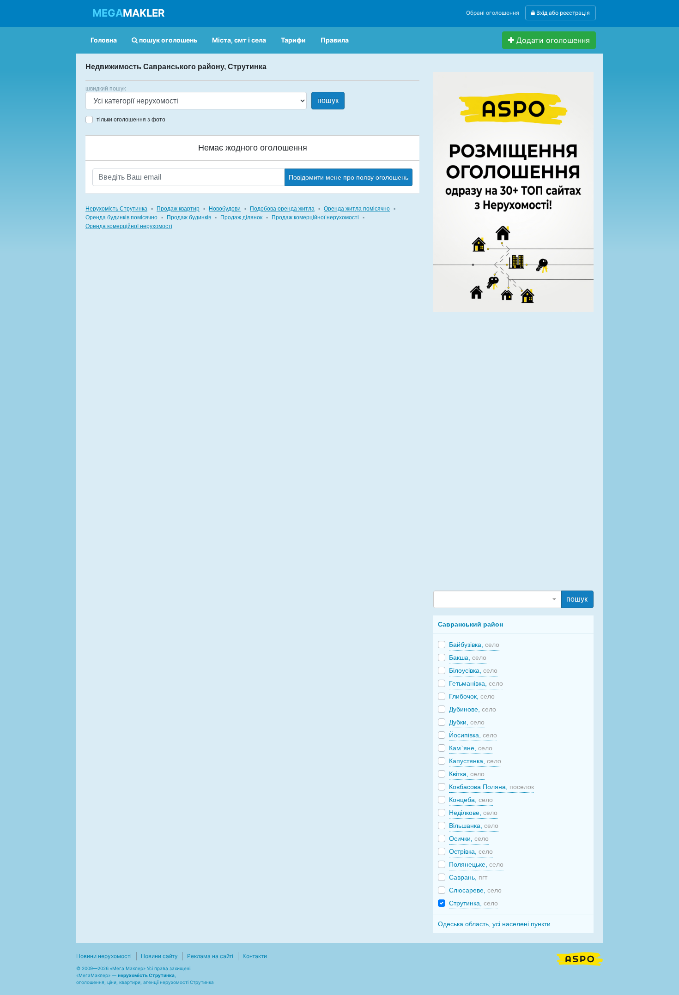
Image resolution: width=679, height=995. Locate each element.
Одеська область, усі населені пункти (494, 924)
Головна (104, 40)
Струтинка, (473, 903)
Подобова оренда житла (282, 208)
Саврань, (468, 877)
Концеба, (471, 799)
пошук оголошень (167, 40)
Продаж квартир (178, 208)
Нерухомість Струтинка (116, 208)
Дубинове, (472, 709)
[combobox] (497, 599)
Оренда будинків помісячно (121, 217)
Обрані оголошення (492, 12)
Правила (335, 40)
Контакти (254, 956)
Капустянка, (475, 761)
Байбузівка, (474, 644)
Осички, (469, 838)
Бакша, (467, 657)
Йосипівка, (473, 735)
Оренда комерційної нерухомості (128, 226)
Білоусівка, (473, 670)
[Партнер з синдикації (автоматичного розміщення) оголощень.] (580, 958)
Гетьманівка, (476, 683)
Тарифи (293, 40)
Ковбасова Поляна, (491, 786)
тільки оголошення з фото (131, 119)
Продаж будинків (189, 217)
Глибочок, (472, 696)
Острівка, (471, 851)
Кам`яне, (470, 748)
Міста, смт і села (239, 40)
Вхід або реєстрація (562, 12)
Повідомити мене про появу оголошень (348, 177)
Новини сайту (159, 956)
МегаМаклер (93, 975)
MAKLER (128, 13)
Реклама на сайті (210, 956)
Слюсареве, (475, 890)
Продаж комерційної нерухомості (315, 217)
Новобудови (225, 208)
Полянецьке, (476, 864)
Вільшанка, (473, 825)
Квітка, (467, 774)
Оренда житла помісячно (357, 208)
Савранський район (470, 624)
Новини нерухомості (104, 956)
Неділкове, (473, 812)
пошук (328, 100)
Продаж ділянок (241, 217)
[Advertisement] (502, 450)
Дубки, (467, 722)
